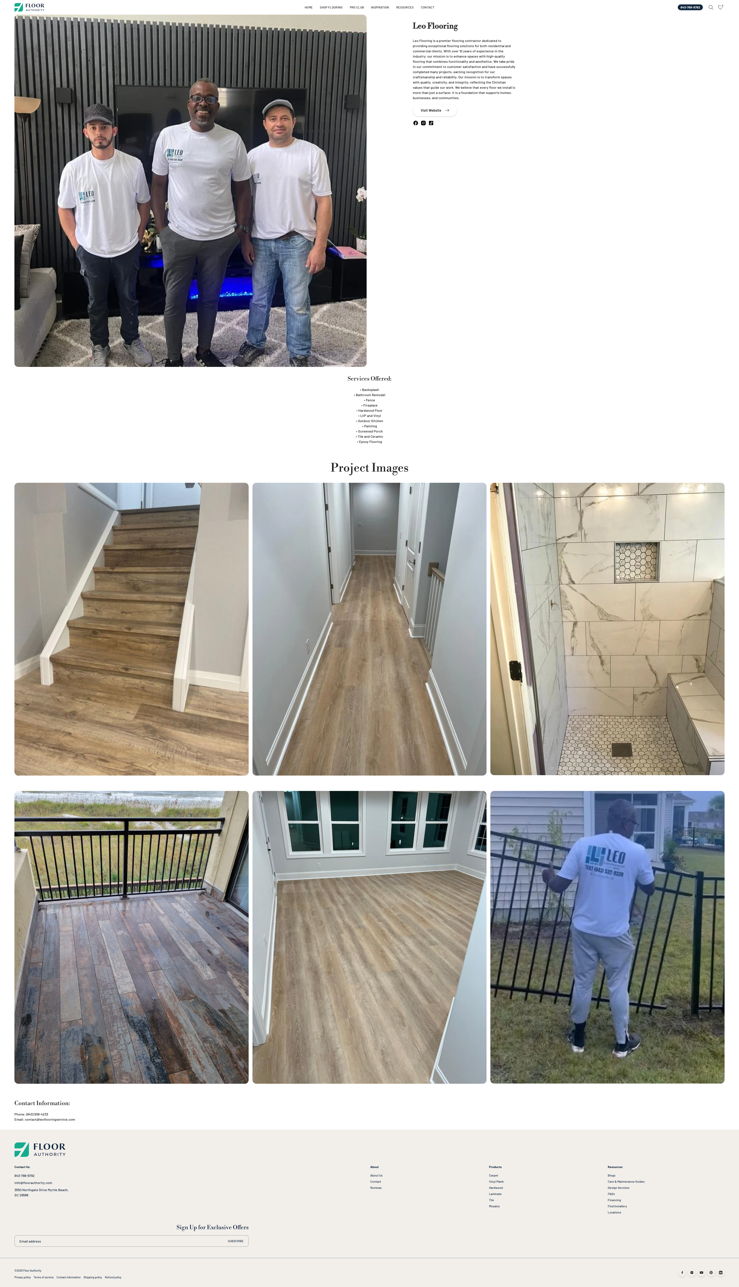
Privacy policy (22, 1277)
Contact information (69, 1277)
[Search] (711, 7)
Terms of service (44, 1277)
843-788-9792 (24, 1175)
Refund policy (113, 1277)
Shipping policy (93, 1277)
